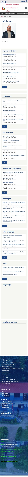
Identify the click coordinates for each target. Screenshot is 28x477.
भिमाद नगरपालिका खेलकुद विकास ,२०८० (10, 63)
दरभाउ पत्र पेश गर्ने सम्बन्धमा (8, 178)
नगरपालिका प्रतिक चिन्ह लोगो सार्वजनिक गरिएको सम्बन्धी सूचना (13, 114)
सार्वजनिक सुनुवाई (5, 405)
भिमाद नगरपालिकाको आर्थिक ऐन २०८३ (9, 110)
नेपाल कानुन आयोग (6, 375)
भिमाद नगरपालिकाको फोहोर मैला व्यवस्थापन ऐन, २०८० (12, 68)
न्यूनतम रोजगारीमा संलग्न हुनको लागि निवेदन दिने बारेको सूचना (13, 271)
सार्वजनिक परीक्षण (5, 407)
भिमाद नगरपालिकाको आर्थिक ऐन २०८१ (9, 54)
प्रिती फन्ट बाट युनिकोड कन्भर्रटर (9, 379)
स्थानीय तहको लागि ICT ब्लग (8, 364)
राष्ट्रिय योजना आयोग (6, 373)
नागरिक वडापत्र (5, 395)
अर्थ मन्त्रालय (5, 377)
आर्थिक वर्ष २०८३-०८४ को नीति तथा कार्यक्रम (11, 140)
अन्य (4, 86)
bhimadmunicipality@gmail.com (11, 444)
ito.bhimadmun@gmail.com (8, 446)
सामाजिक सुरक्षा (5, 393)
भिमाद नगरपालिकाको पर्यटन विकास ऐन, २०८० (11, 72)
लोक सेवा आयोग (5, 370)
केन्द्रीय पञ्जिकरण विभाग (7, 366)
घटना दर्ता (4, 391)
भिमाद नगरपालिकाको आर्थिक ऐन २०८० (9, 76)
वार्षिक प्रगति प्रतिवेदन (7, 401)
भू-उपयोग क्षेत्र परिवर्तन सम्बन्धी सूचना (9, 106)
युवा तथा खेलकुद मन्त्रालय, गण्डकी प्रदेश (10, 381)
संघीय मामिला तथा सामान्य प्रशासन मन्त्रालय (11, 362)
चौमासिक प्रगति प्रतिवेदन (7, 403)
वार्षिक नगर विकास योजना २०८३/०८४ (9, 136)
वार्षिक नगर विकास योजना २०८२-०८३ (9, 151)
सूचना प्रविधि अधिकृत (6, 383)
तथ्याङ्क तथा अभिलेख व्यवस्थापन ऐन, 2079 (11, 81)
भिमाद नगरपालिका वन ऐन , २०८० (9, 59)
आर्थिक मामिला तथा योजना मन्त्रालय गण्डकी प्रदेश (12, 368)
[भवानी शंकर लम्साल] (9, 30)
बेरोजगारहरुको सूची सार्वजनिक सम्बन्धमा (9, 274)
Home (2, 16)
